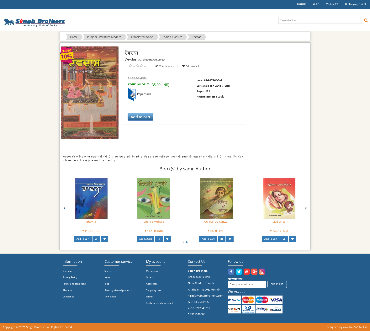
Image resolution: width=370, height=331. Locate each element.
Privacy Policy (70, 277)
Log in (316, 3)
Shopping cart (153, 290)
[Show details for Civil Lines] (279, 198)
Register (301, 3)
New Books (110, 296)
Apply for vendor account (159, 303)
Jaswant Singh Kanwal (154, 59)
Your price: (137, 84)
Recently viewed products (118, 290)
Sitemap (67, 271)
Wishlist (150, 296)
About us (67, 290)
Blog (106, 283)
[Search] (366, 20)
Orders (150, 277)
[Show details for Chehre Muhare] (153, 198)
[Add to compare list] (96, 239)
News (107, 277)
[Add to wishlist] (104, 239)
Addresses (151, 283)
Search (108, 271)
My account (152, 271)
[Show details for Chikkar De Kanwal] (216, 198)
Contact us (68, 296)
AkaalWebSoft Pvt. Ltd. (355, 327)
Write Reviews (166, 66)
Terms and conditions (74, 283)
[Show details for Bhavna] (91, 198)
